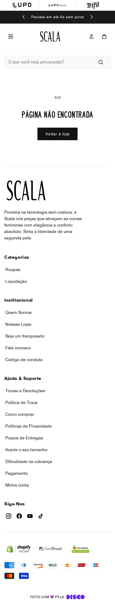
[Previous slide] (24, 17)
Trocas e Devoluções (25, 390)
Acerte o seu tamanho (26, 449)
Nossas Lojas (18, 324)
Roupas (12, 269)
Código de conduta (24, 359)
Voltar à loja (57, 133)
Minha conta (17, 485)
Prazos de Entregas (24, 437)
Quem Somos (18, 312)
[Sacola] (104, 36)
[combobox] (50, 62)
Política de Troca (21, 402)
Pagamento (16, 473)
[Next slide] (91, 17)
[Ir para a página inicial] (50, 36)
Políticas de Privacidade (28, 426)
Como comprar (19, 414)
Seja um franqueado (24, 336)
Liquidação (16, 281)
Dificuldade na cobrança (28, 461)
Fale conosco (18, 347)
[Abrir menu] (10, 36)
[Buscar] (100, 62)
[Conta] (91, 36)
